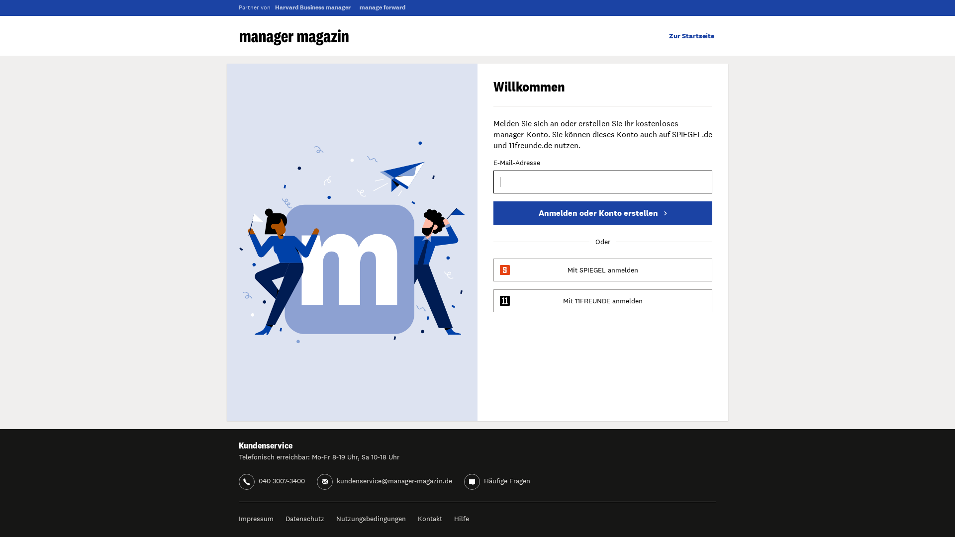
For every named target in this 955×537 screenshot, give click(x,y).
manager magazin (294, 37)
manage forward (382, 7)
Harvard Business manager (313, 7)
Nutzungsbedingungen (371, 518)
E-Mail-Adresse (516, 163)
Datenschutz (305, 518)
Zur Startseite (691, 35)
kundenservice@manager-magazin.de (394, 480)
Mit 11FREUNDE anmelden (603, 300)
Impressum (256, 518)
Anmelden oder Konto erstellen (598, 213)
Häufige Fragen (507, 480)
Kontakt (430, 518)
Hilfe (461, 518)
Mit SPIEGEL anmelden (603, 270)
